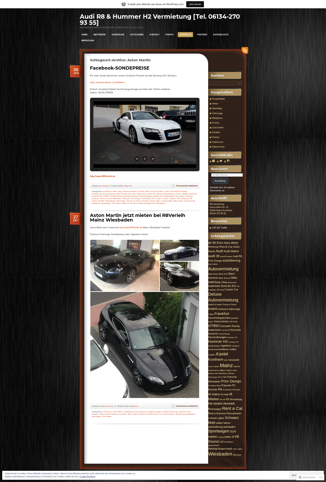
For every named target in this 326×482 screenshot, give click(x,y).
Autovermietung (109, 194)
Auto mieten (213, 264)
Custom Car (151, 194)
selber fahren (178, 201)
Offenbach (222, 373)
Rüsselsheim (110, 201)
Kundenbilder (218, 99)
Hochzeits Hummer (131, 196)
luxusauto (95, 198)
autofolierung (97, 194)
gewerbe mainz (185, 412)
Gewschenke (97, 196)
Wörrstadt (237, 455)
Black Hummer (121, 194)
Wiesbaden (161, 203)
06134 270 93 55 (218, 213)
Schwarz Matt (166, 201)
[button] (137, 159)
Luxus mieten (213, 366)
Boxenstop (232, 282)
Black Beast (213, 274)
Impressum (88, 40)
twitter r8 (125, 203)
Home (85, 34)
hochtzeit (225, 330)
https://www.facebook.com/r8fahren (107, 82)
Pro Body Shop (214, 386)
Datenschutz (220, 34)
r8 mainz (158, 198)
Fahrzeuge (118, 34)
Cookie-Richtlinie (87, 476)
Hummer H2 (157, 196)
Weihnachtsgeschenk (147, 203)
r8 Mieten (172, 198)
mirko (135, 414)
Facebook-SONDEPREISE (119, 68)
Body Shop (141, 194)
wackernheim (213, 445)
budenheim (214, 285)
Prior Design (135, 198)
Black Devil (223, 274)
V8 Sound (134, 203)
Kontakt (154, 34)
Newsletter (219, 169)
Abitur (115, 191)
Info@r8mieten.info (170, 196)
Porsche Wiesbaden (114, 198)
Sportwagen (106, 203)
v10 (221, 441)
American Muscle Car (131, 191)
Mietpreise (100, 34)
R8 (152, 198)
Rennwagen (121, 201)
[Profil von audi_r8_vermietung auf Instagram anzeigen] (228, 161)
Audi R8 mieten (226, 256)
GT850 (105, 196)
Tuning (221, 437)
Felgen (211, 314)
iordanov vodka (98, 414)
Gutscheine (137, 34)
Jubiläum (211, 355)
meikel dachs (213, 370)
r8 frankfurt (227, 390)
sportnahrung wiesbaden (185, 414)
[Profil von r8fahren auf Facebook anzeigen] (213, 161)
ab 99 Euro (107, 191)
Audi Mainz (159, 191)
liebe (226, 360)
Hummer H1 (232, 337)
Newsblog (185, 34)
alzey (120, 191)
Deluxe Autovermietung (166, 194)
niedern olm (213, 373)
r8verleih (105, 186)
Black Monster (225, 278)
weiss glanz (237, 449)
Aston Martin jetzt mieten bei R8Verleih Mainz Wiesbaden (137, 217)
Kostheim (189, 196)
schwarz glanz (154, 201)
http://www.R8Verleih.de (102, 176)
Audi (152, 191)
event (178, 194)
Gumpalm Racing (116, 196)
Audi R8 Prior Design (179, 191)
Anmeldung (219, 181)
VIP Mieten (228, 442)
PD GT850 (222, 377)
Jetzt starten (195, 4)
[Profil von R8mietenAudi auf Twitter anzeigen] (221, 161)
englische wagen (154, 412)
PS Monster (145, 198)
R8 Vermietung (183, 198)
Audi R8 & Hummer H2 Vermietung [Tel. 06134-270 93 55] (160, 19)
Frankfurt (221, 314)
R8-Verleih (215, 403)
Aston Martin (145, 191)
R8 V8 (222, 399)
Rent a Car (131, 201)
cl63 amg (220, 290)
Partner (202, 34)
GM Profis (233, 322)
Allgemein (128, 186)
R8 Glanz (236, 390)
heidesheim (214, 329)
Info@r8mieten (214, 346)
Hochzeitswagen (145, 196)
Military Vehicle (226, 370)
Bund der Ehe (228, 285)
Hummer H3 (233, 342)
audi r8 (167, 191)
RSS (244, 51)
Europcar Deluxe (230, 304)
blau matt (132, 194)
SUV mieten (116, 203)
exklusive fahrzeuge (189, 194)
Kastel (181, 196)
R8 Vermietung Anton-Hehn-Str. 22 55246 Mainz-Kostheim (221, 207)
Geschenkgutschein (219, 317)
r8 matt (165, 198)
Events (169, 34)
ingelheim (226, 345)
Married (237, 366)
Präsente (126, 198)
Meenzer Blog (107, 406)
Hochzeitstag (224, 334)
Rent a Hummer (142, 201)
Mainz (102, 198)
